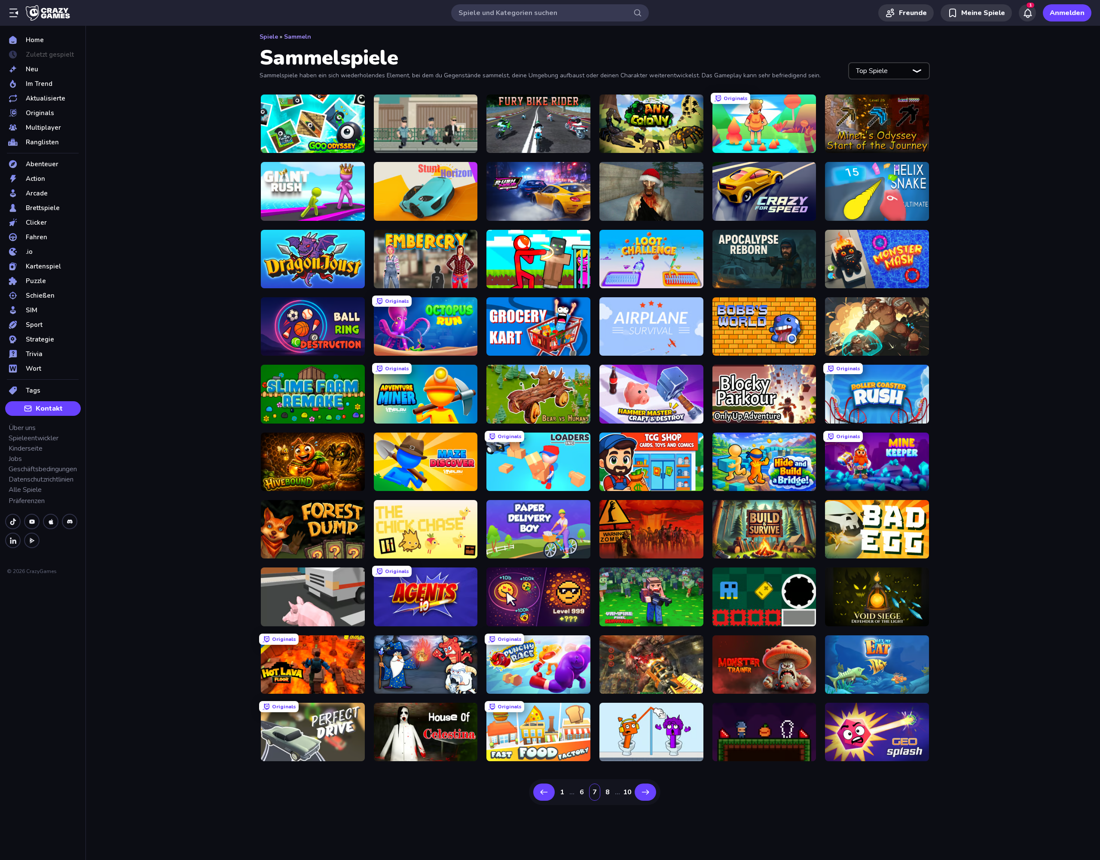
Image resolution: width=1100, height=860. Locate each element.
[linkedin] (13, 540)
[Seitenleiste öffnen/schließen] (13, 13)
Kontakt (49, 408)
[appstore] (50, 521)
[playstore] (32, 540)
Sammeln (297, 37)
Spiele (269, 37)
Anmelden (1067, 13)
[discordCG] (69, 521)
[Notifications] (1027, 12)
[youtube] (32, 521)
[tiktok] (13, 521)
